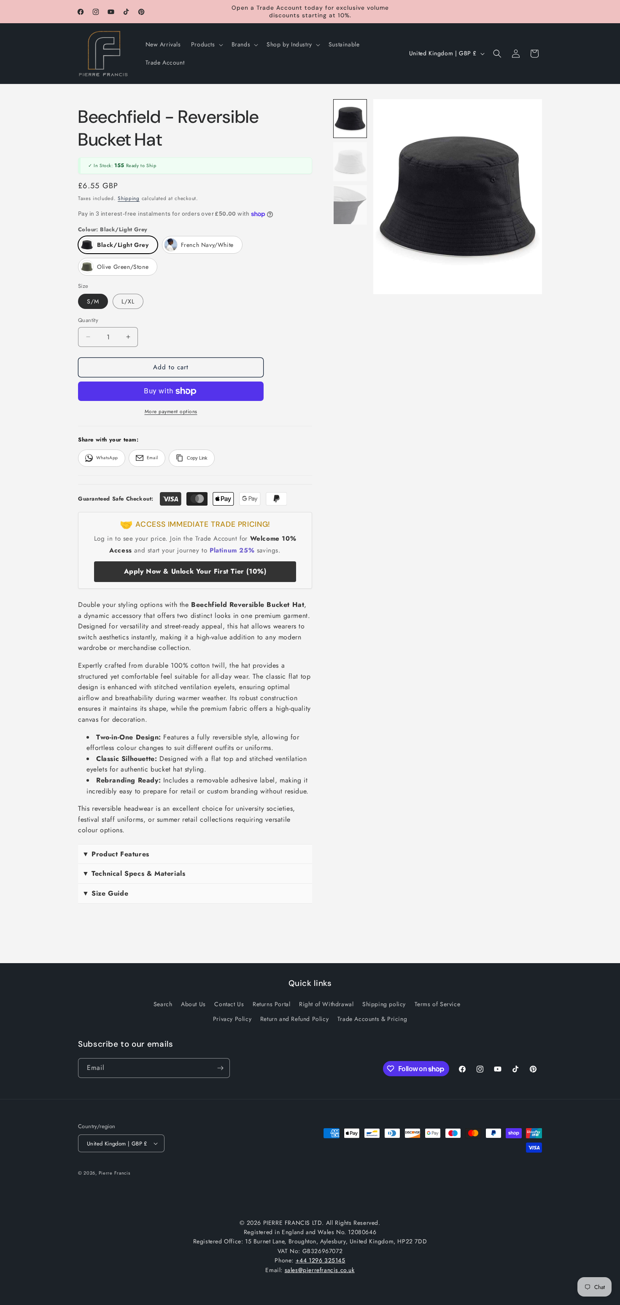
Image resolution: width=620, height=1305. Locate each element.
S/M (93, 301)
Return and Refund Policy (294, 1019)
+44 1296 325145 (320, 1260)
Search (163, 1004)
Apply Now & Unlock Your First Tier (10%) (195, 571)
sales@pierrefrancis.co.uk (320, 1270)
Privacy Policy (232, 1019)
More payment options (171, 411)
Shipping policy (384, 1004)
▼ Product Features (115, 854)
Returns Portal (271, 1004)
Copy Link (197, 457)
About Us (193, 1004)
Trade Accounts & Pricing (372, 1019)
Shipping (129, 198)
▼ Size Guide (105, 893)
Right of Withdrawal (326, 1004)
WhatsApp (107, 458)
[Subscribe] (220, 1068)
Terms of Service (438, 1004)
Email (152, 458)
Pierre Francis (114, 1173)
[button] (206, 44)
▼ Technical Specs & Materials (133, 873)
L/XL (128, 301)
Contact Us (229, 1004)
